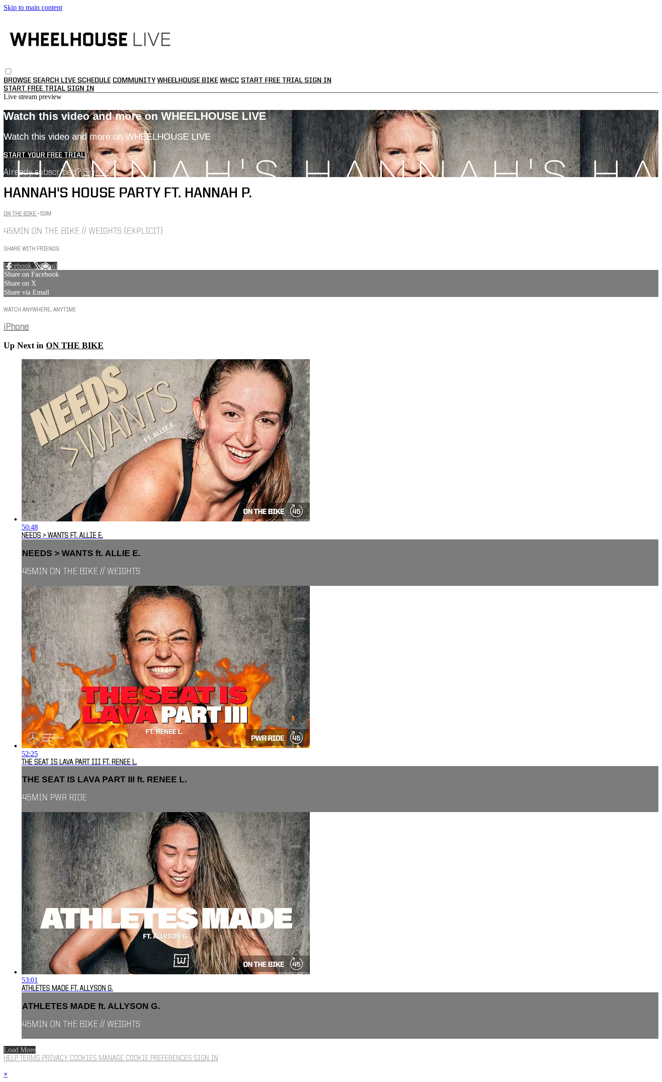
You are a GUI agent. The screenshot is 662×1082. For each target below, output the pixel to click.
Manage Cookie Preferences (146, 1058)
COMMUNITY (134, 80)
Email (49, 265)
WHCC (229, 80)
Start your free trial (44, 155)
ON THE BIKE (20, 214)
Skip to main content (33, 7)
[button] (8, 71)
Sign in (317, 80)
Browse (18, 80)
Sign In (80, 88)
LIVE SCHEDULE (86, 80)
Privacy (56, 1058)
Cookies (84, 1058)
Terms (31, 1058)
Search (47, 80)
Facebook (18, 265)
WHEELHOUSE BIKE (187, 80)
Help (12, 1058)
